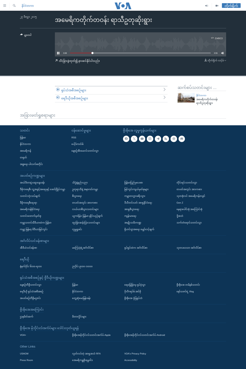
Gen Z (180, 202)
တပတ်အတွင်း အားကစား (85, 202)
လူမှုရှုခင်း (77, 229)
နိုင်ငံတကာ (28, 5)
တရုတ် (23, 157)
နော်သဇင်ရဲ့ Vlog (185, 291)
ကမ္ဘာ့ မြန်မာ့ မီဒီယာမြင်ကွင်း (34, 229)
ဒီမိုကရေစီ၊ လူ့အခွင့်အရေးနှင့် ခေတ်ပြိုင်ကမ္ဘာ (42, 189)
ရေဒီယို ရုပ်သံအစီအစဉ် (31, 291)
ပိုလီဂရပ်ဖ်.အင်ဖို (132, 291)
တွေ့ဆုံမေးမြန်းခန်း (81, 298)
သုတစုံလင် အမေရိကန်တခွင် (191, 196)
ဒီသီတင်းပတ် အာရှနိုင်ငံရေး (138, 202)
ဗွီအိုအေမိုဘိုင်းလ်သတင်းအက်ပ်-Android (144, 335)
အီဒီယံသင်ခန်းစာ (28, 247)
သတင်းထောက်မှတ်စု (30, 216)
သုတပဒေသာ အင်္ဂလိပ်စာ (189, 247)
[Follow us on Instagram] (150, 139)
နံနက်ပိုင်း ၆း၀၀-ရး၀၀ (31, 266)
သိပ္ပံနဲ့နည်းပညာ (80, 182)
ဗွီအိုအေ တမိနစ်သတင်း (188, 284)
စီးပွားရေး (77, 196)
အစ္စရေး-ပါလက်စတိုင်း (31, 164)
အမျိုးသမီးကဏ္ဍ (132, 222)
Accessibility (130, 360)
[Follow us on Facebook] (126, 139)
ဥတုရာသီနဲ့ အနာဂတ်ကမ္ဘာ (85, 189)
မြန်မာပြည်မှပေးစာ (133, 182)
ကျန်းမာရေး (130, 216)
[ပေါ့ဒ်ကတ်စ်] (174, 139)
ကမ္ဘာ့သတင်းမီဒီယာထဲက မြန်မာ (35, 222)
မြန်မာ (23, 137)
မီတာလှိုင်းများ (79, 316)
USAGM (24, 353)
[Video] (217, 6)
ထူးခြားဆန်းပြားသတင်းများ (86, 222)
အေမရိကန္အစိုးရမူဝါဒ (82, 360)
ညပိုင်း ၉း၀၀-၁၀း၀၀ (82, 266)
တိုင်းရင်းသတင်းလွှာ (187, 182)
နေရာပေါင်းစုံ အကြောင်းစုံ (189, 209)
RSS (73, 137)
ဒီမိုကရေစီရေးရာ (28, 202)
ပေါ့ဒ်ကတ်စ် (77, 144)
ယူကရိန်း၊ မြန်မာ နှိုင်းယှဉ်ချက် (87, 216)
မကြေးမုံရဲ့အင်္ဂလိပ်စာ (83, 247)
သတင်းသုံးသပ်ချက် (30, 196)
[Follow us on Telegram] (158, 139)
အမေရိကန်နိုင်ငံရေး (30, 209)
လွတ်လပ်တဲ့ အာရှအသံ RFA (86, 353)
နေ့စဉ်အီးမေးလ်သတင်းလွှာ (85, 150)
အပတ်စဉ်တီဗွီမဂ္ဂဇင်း (30, 298)
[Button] (25, 35)
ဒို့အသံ (180, 216)
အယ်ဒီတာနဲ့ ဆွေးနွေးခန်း (32, 182)
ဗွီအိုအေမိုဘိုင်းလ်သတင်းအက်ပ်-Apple (91, 335)
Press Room (26, 360)
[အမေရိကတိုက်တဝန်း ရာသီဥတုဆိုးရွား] (186, 98)
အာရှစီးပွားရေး (131, 209)
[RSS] (166, 139)
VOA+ (23, 335)
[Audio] (207, 6)
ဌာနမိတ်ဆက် (26, 316)
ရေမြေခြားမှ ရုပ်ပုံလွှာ (134, 284)
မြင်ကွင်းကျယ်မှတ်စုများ (136, 189)
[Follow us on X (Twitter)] (134, 139)
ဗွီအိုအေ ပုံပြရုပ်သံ (133, 298)
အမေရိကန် (25, 150)
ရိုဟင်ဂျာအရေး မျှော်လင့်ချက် (139, 229)
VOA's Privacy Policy (135, 353)
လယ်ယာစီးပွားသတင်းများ (85, 209)
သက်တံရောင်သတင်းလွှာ (189, 222)
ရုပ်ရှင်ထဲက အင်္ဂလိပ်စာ (135, 247)
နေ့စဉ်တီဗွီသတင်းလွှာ (30, 284)
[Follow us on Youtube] (142, 139)
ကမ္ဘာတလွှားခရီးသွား (134, 196)
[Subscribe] (182, 139)
